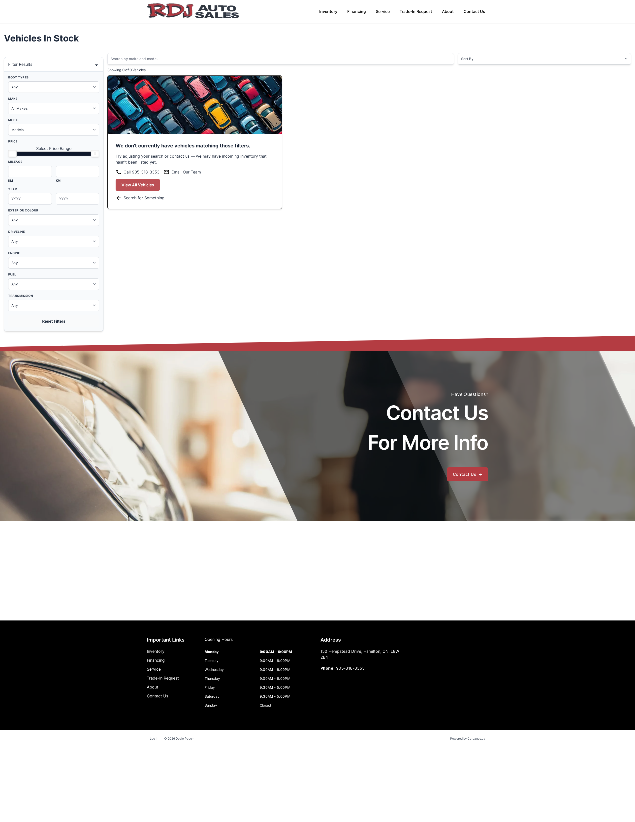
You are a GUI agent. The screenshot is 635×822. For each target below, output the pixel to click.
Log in (154, 738)
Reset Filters (53, 321)
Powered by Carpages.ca (467, 738)
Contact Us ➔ (467, 474)
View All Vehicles (138, 184)
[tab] (219, 641)
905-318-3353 (350, 668)
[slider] (12, 153)
